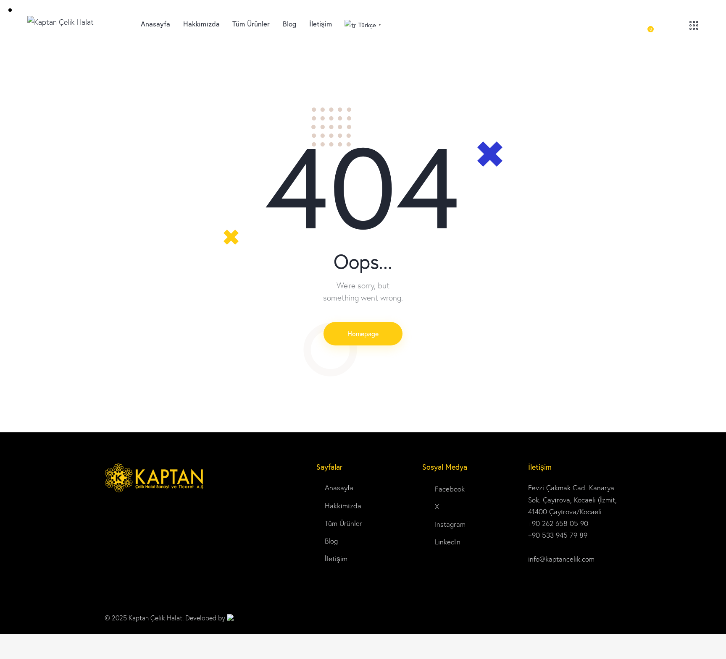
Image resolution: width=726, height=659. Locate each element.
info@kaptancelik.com (561, 558)
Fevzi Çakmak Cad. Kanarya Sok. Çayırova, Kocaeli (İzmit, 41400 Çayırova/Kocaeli (572, 499)
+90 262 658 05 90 (558, 523)
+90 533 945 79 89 (558, 535)
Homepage (363, 333)
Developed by (206, 618)
